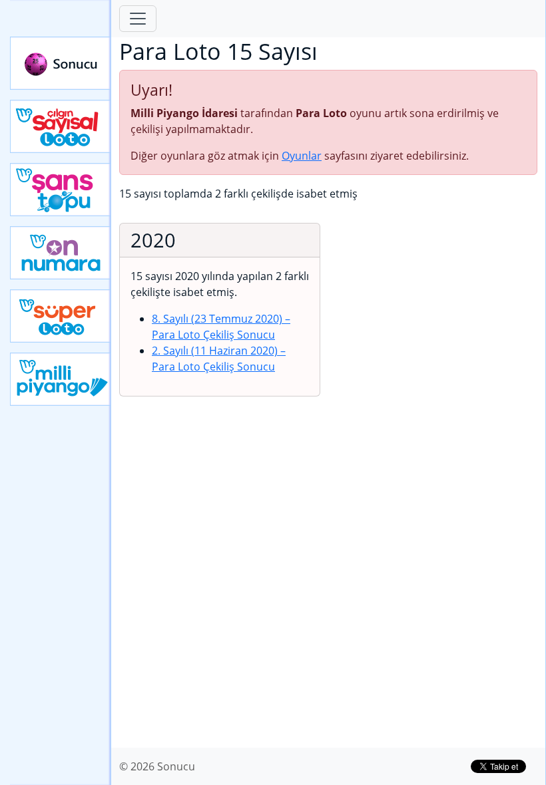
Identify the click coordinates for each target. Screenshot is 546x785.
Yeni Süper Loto (60, 316)
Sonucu (60, 63)
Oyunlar (302, 155)
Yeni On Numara (60, 252)
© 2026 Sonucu (157, 766)
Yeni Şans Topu (60, 189)
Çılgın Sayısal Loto (60, 126)
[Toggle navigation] (137, 18)
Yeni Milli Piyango (60, 379)
